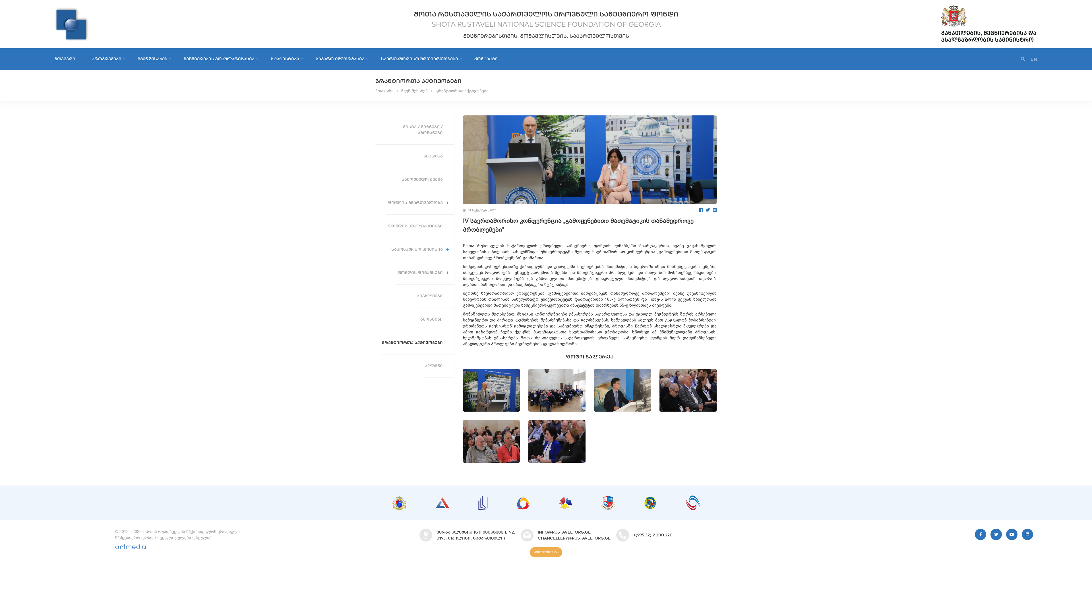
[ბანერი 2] (442, 500)
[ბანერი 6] (608, 499)
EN (1034, 59)
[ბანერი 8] (693, 498)
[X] (996, 534)
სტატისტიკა (285, 58)
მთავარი (65, 58)
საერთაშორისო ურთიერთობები (419, 58)
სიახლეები (430, 295)
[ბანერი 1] (399, 499)
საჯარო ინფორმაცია (340, 58)
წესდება (433, 156)
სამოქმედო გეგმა (422, 179)
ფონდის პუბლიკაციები (415, 226)
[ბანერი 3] (483, 499)
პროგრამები (106, 58)
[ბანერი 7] (650, 499)
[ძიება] (1022, 59)
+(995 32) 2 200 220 (653, 535)
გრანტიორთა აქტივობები (462, 91)
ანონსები (431, 319)
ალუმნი (434, 365)
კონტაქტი (486, 58)
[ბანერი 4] (523, 499)
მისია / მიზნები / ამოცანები (423, 129)
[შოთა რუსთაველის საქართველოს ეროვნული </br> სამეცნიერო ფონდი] (72, 10)
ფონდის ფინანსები (420, 272)
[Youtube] (1011, 534)
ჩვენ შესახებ (152, 58)
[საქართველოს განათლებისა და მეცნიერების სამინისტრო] (988, 5)
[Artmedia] (130, 547)
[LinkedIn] (715, 210)
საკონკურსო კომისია (417, 249)
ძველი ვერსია (546, 552)
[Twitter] (708, 210)
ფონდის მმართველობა (415, 202)
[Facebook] (701, 210)
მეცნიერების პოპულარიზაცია (219, 58)
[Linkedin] (1027, 534)
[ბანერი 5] (565, 499)
